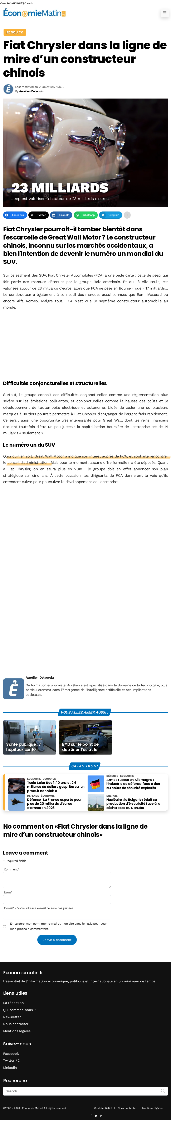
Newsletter (12, 1017)
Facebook (11, 1054)
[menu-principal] (165, 13)
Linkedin (10, 1068)
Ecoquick (14, 32)
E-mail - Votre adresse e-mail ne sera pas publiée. (39, 908)
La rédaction (13, 1003)
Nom (8, 892)
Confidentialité (103, 1108)
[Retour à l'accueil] (77, 13)
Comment (11, 869)
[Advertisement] (85, 345)
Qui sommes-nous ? (19, 1010)
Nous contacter (16, 1024)
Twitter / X (11, 1060)
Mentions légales (16, 1031)
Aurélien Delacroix (40, 677)
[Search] (163, 1091)
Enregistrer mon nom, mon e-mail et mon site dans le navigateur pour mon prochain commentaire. (58, 926)
